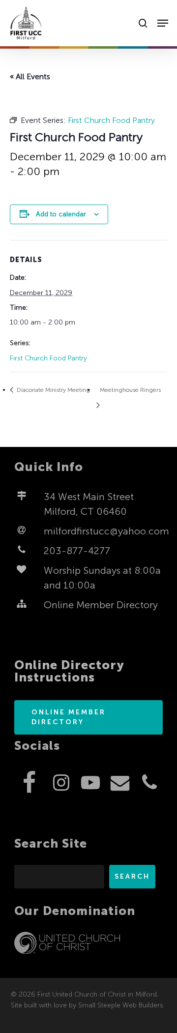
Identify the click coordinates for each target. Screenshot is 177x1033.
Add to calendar (61, 214)
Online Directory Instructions (69, 671)
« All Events (30, 76)
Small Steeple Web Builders (120, 1005)
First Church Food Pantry (48, 358)
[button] (162, 23)
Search (132, 876)
